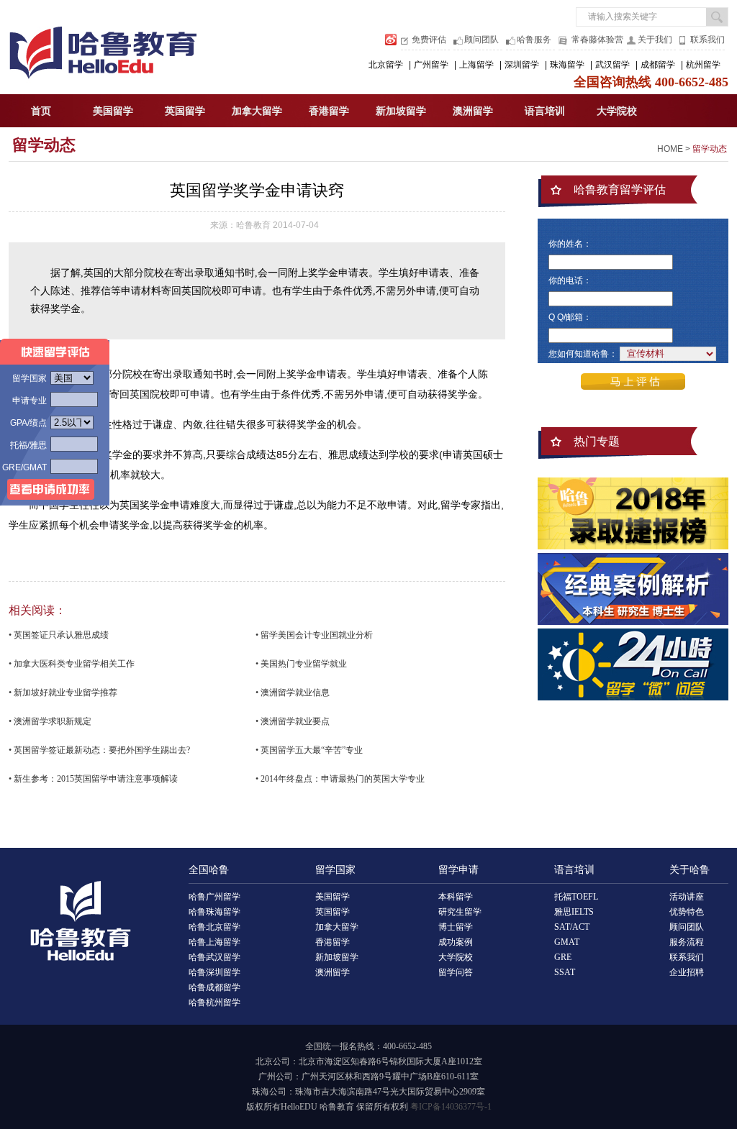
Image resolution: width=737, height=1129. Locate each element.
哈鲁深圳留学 (214, 972)
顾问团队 (481, 40)
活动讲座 (686, 897)
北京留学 (385, 65)
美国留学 (113, 111)
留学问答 (455, 972)
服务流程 (686, 942)
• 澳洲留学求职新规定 (50, 721)
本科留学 (455, 897)
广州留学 (431, 65)
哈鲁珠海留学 (214, 912)
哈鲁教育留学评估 (620, 189)
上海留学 (476, 65)
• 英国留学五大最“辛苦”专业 (309, 750)
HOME (670, 149)
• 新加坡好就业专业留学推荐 (63, 692)
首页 (41, 111)
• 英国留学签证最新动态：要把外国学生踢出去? (99, 750)
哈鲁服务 (534, 40)
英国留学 (185, 111)
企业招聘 (686, 972)
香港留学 (329, 111)
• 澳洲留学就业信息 (293, 692)
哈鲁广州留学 (214, 897)
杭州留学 (703, 65)
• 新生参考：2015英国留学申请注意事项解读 (93, 779)
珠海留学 (567, 65)
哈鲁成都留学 (214, 987)
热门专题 (597, 441)
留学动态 (44, 145)
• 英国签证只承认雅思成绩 (59, 635)
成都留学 (658, 65)
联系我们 (707, 40)
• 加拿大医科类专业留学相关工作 (72, 664)
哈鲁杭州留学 (214, 1002)
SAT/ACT (571, 927)
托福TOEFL (576, 897)
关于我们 (655, 40)
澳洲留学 (473, 111)
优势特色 (686, 912)
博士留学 (455, 927)
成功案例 (455, 942)
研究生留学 (459, 912)
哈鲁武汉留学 (214, 957)
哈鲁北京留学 (214, 927)
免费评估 (429, 40)
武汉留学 (612, 65)
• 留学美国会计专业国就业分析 (314, 635)
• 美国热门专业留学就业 (301, 664)
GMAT (566, 942)
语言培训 (545, 111)
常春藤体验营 (597, 40)
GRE (562, 957)
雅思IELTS (574, 912)
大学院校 (617, 111)
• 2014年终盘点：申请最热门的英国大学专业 (340, 779)
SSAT (564, 972)
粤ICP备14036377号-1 (451, 1107)
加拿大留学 (257, 111)
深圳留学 (522, 65)
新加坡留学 (401, 111)
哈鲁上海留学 (214, 942)
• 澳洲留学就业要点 (293, 721)
